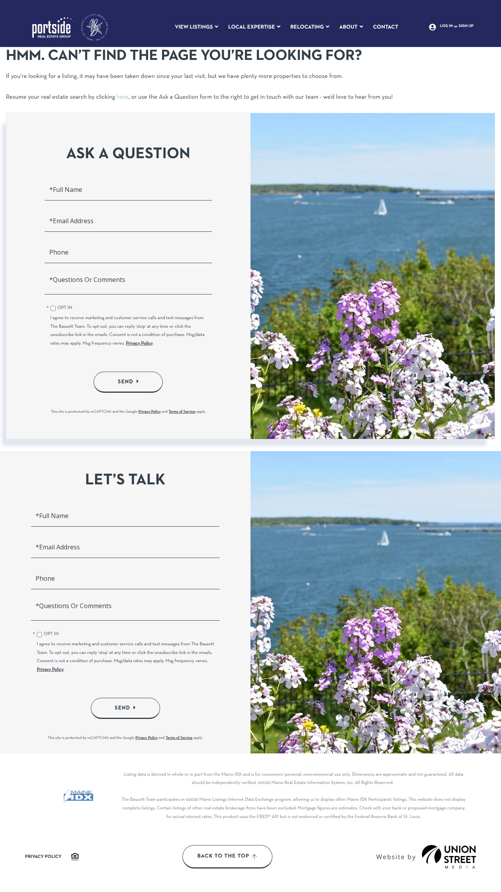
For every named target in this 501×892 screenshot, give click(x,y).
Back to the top (223, 856)
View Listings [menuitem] (194, 27)
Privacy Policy (139, 344)
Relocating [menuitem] (307, 27)
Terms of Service (182, 411)
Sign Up (466, 26)
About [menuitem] (348, 27)
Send (125, 382)
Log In (446, 26)
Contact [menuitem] (385, 27)
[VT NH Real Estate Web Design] (449, 857)
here (122, 97)
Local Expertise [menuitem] (251, 27)
